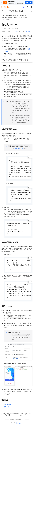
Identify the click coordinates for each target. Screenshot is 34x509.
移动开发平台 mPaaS (11, 15)
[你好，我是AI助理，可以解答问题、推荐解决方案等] (23, 7)
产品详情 (16, 31)
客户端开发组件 (22, 15)
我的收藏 (28, 31)
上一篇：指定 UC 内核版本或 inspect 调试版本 (10, 414)
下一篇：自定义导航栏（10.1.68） (25, 414)
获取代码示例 (19, 148)
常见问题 (6, 407)
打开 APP (28, 2)
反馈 (20, 423)
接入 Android (17, 17)
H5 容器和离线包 (7, 17)
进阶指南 (24, 17)
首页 (3, 15)
